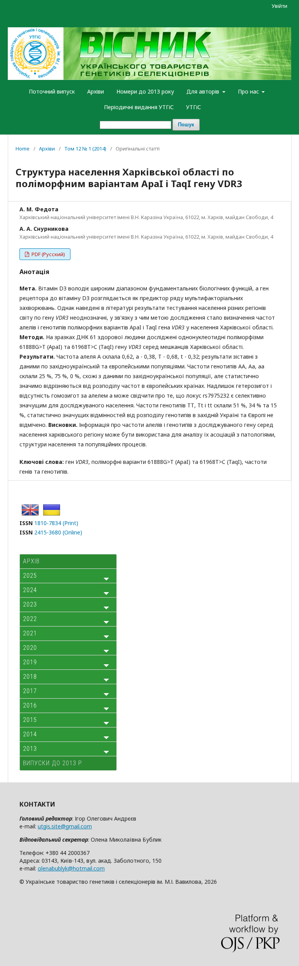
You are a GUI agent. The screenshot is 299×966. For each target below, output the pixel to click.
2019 (30, 662)
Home (23, 148)
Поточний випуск (52, 91)
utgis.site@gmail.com (65, 826)
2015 (30, 720)
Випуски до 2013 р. (53, 763)
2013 (30, 748)
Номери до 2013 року (145, 91)
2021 (30, 633)
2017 (30, 691)
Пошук (186, 124)
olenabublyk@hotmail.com (71, 868)
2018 (30, 676)
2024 (30, 590)
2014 (30, 734)
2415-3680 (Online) (58, 532)
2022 (30, 619)
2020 (30, 647)
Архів (31, 561)
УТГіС (193, 107)
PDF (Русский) (47, 254)
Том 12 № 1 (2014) (85, 148)
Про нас (249, 91)
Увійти (279, 5)
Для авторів (203, 91)
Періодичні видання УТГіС (139, 107)
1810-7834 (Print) (56, 523)
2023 (30, 604)
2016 (30, 705)
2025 (30, 575)
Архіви (95, 91)
